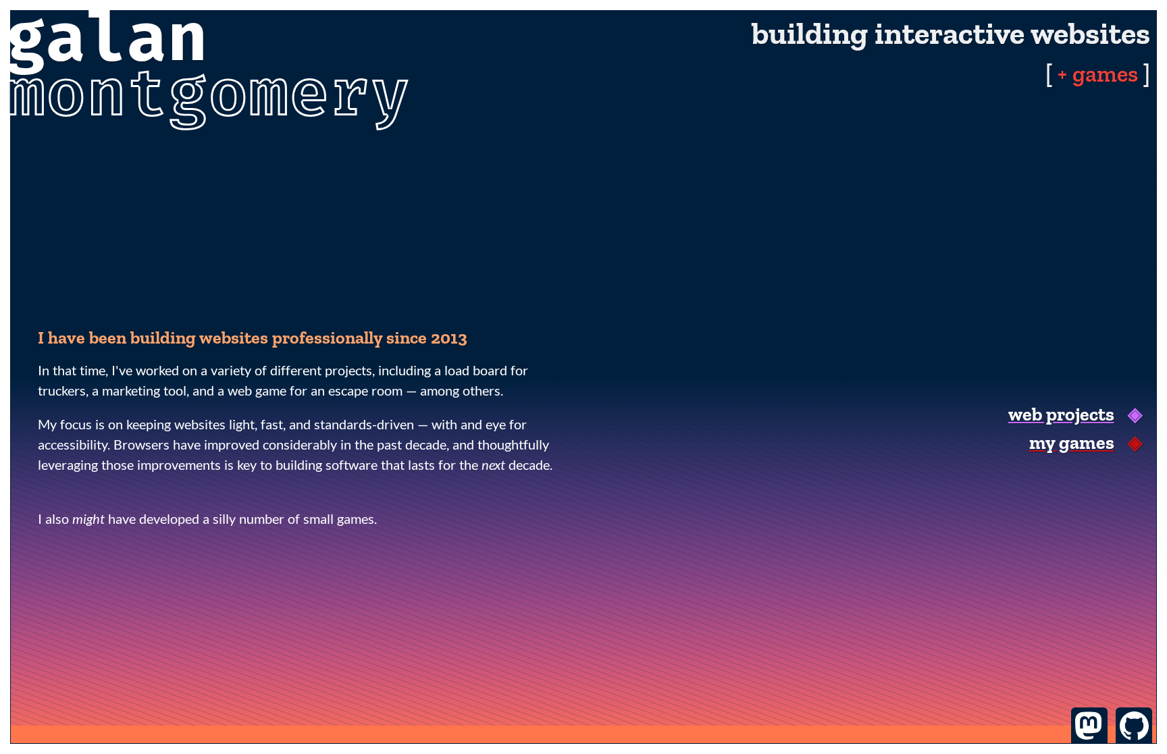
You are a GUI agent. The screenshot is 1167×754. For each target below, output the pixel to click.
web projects (1061, 414)
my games (1071, 442)
